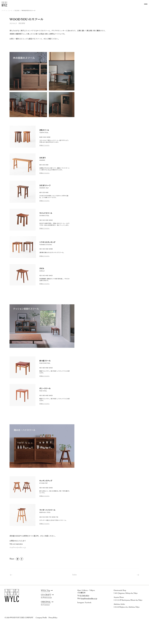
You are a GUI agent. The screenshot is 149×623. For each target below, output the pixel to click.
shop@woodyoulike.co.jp (18, 547)
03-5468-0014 (84, 596)
